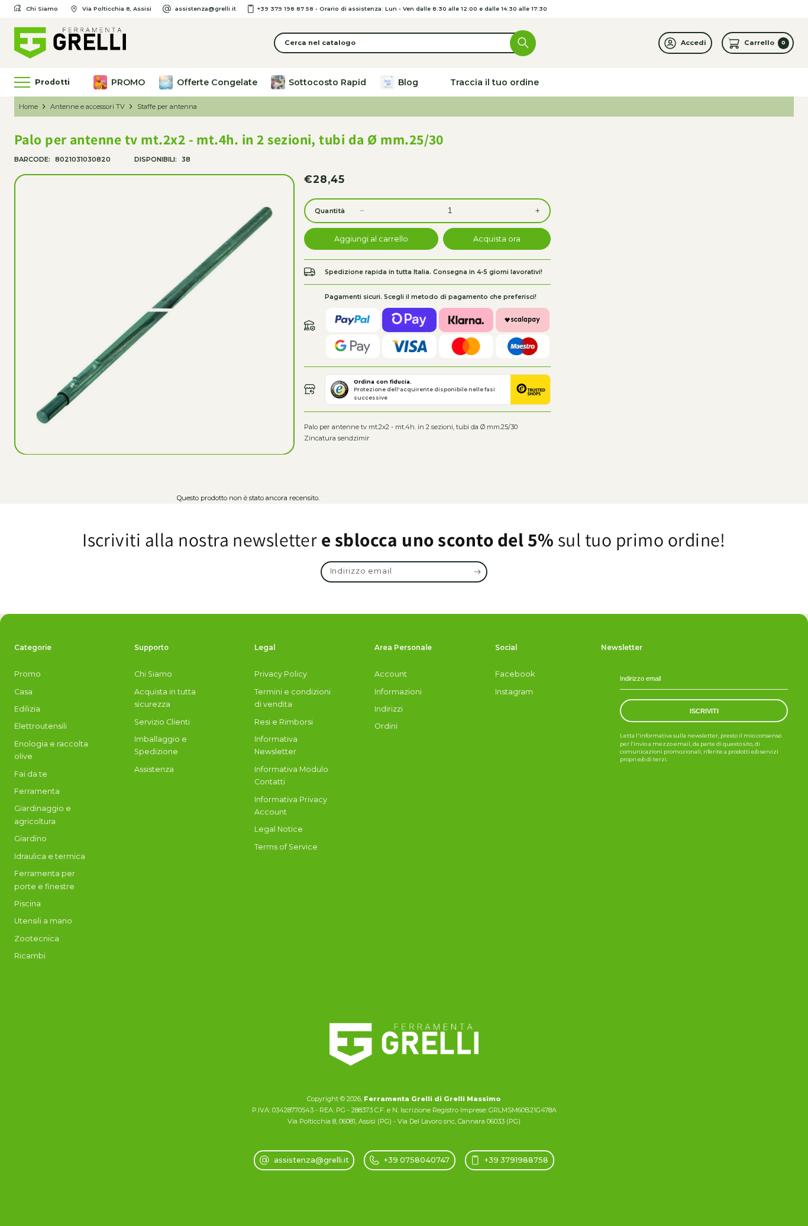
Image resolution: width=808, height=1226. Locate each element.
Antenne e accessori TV (87, 106)
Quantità (330, 211)
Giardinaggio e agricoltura (42, 814)
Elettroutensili (40, 726)
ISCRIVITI (704, 711)
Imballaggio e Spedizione (160, 745)
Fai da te (30, 774)
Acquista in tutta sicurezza (165, 698)
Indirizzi (388, 708)
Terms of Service (286, 846)
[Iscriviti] (477, 572)
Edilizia (27, 708)
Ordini (385, 726)
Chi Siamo (153, 674)
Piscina (27, 903)
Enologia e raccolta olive (51, 750)
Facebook (515, 674)
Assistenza (154, 769)
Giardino (30, 838)
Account (390, 674)
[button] (404, 43)
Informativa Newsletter (276, 745)
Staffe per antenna (167, 106)
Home (28, 106)
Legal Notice (278, 829)
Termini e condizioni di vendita (292, 698)
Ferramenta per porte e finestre (44, 879)
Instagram (514, 691)
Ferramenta (37, 791)
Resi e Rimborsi (283, 721)
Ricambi (30, 955)
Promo (27, 674)
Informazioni (398, 691)
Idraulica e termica (49, 856)
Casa (23, 691)
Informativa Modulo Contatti (291, 775)
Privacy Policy (280, 674)
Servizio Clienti (162, 721)
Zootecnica (36, 938)
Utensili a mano (43, 920)
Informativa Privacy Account (290, 805)
